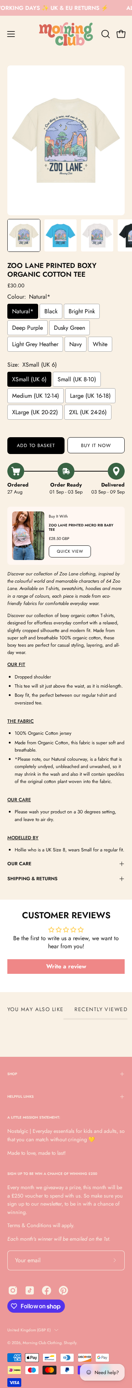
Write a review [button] (66, 966)
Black (51, 311)
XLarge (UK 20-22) (35, 412)
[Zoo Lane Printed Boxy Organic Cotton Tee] (23, 235)
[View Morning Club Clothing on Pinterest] (63, 1290)
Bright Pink (82, 311)
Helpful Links (20, 1096)
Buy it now (96, 445)
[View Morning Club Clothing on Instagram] (12, 1290)
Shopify (70, 1343)
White (100, 344)
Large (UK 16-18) (90, 396)
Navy (75, 344)
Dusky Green (69, 328)
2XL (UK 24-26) (88, 412)
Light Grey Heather (35, 344)
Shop (12, 1074)
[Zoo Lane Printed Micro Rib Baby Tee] (28, 535)
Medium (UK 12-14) (35, 396)
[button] (105, 34)
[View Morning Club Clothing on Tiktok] (29, 1290)
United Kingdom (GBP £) (29, 1330)
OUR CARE (19, 863)
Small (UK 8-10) (77, 379)
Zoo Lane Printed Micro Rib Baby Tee (81, 527)
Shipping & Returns (32, 878)
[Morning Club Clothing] (66, 34)
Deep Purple (27, 328)
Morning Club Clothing (42, 1343)
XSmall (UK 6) (29, 379)
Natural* (22, 311)
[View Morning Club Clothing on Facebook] (46, 1290)
